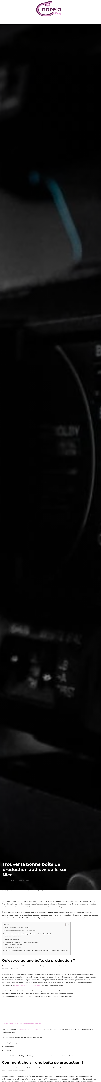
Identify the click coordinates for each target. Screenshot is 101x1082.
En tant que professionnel (14, 944)
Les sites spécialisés (13, 939)
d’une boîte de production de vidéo (27, 985)
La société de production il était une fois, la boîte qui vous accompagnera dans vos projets (36, 950)
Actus (5, 881)
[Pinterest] (13, 895)
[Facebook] (4, 895)
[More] (22, 895)
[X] (8, 895)
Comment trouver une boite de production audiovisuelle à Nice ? (27, 934)
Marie (15, 881)
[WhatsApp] (18, 895)
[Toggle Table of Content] (66, 924)
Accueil (4, 891)
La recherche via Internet (14, 936)
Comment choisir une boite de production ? (20, 931)
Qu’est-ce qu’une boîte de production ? (18, 927)
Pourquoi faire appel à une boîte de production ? (22, 942)
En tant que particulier (14, 947)
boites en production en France (32, 1029)
